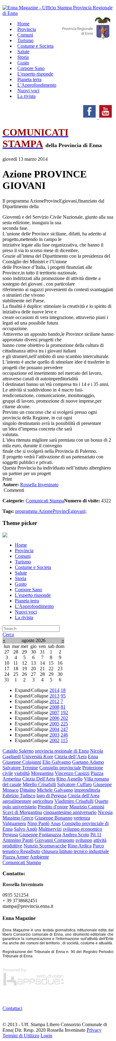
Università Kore (37, 756)
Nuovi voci (26, 612)
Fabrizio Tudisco (18, 795)
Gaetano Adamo (88, 762)
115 (64, 740)
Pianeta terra (27, 600)
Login (46, 1035)
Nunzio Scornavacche (45, 845)
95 (63, 695)
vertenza (82, 817)
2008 (54, 707)
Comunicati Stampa (45, 500)
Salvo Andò (25, 829)
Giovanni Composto (54, 840)
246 (64, 734)
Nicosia (105, 812)
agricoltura (42, 801)
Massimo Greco (17, 817)
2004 (54, 729)
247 (64, 729)
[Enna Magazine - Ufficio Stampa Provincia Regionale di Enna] (58, 13)
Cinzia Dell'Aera (38, 778)
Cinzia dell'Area (83, 795)
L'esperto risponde (33, 595)
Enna (93, 756)
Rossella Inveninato (39, 484)
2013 (54, 695)
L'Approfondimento (34, 606)
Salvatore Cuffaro (74, 784)
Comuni (23, 556)
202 (64, 718)
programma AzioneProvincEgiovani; (51, 511)
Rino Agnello (69, 778)
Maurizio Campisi (86, 806)
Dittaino (28, 790)
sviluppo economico (82, 829)
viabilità (22, 773)
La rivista (26, 96)
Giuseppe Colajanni (21, 762)
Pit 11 (95, 834)
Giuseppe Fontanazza (40, 834)
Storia (20, 578)
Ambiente (39, 856)
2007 (54, 712)
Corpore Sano (28, 589)
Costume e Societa (35, 46)
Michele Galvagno (55, 790)
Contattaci (12, 1008)
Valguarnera (14, 823)
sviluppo (83, 840)
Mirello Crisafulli (39, 784)
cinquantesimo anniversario (70, 812)
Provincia (24, 550)
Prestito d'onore (53, 806)
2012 (54, 701)
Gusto (21, 584)
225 (64, 723)
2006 (54, 718)
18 (63, 690)
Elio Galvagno (56, 762)
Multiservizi (50, 829)
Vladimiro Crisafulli (73, 801)
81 (63, 707)
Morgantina (42, 773)
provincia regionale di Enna (62, 751)
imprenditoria (87, 790)
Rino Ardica (80, 845)
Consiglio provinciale (60, 767)
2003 (54, 734)
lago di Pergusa (52, 795)
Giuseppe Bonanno (53, 817)
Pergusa (10, 834)
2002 (54, 740)
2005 (54, 723)
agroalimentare (16, 801)
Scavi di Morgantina (22, 812)
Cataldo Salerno (18, 751)
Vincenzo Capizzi (72, 773)
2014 (54, 690)
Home (21, 545)
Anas (55, 823)
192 (64, 712)
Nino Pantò (38, 823)
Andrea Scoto (75, 834)
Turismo (23, 561)
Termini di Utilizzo (20, 1035)
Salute (21, 572)
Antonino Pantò (17, 840)
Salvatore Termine (20, 767)
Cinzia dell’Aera (70, 756)
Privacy (94, 1030)
